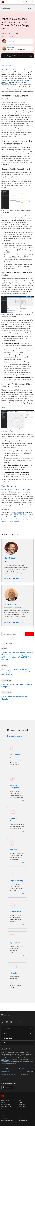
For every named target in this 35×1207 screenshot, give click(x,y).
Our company (5, 1068)
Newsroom (21, 1068)
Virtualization (15, 973)
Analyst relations (5, 1078)
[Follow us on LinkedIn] (8, 562)
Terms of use (22, 1118)
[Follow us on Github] (5, 562)
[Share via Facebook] (7, 56)
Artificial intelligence (14, 786)
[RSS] (31, 56)
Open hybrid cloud (15, 819)
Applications (15, 943)
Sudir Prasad (10, 47)
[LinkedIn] (2, 1022)
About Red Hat (5, 1100)
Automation (15, 754)
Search (29, 634)
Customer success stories (8, 1074)
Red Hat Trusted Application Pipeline (16, 517)
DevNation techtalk (13, 521)
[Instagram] (20, 1022)
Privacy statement (5, 1118)
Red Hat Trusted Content (25, 515)
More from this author (12, 578)
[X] (15, 1022)
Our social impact (23, 1074)
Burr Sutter (10, 41)
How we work (5, 1071)
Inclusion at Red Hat (6, 1106)
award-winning (7, 1063)
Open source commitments (25, 1071)
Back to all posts (6, 65)
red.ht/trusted (19, 513)
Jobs (19, 1078)
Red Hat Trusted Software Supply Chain (18, 490)
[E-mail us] (15, 56)
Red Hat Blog (5, 8)
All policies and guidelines (7, 1120)
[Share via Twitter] (12, 56)
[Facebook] (11, 1022)
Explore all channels (14, 736)
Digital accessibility (23, 1120)
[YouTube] (7, 1022)
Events (3, 1102)
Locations (21, 1102)
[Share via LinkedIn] (10, 56)
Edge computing (16, 881)
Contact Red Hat (5, 1104)
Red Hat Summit (5, 1108)
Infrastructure (15, 912)
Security (10, 36)
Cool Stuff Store (23, 1106)
